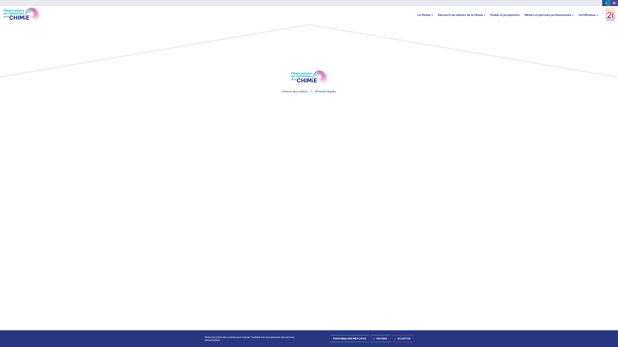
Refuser (381, 338)
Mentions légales (325, 91)
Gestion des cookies (295, 91)
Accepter (404, 338)
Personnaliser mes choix (349, 338)
